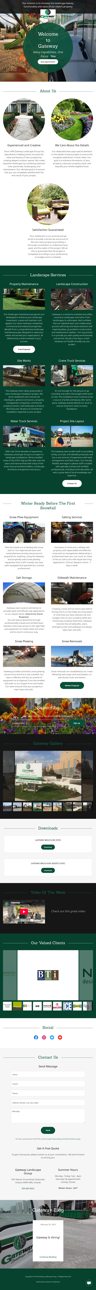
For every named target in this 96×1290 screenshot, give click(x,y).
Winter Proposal (72, 685)
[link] (48, 10)
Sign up (77, 723)
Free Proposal (24, 349)
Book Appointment (48, 62)
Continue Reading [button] (48, 1257)
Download (48, 847)
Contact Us (72, 483)
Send (48, 1130)
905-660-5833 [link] (28, 1188)
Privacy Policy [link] (56, 1139)
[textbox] (38, 723)
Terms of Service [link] (70, 1139)
